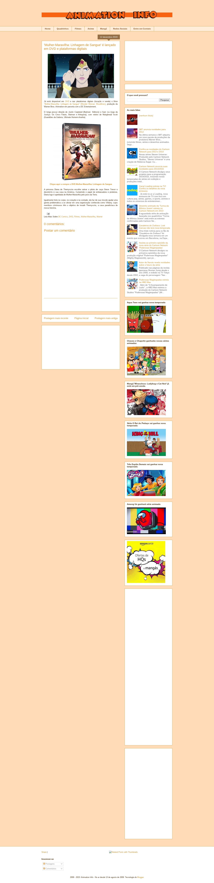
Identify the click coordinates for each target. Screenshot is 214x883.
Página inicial (81, 318)
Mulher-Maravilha (88, 217)
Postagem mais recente (56, 318)
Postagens (50, 864)
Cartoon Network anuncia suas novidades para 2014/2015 (153, 167)
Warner (99, 217)
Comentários (50, 869)
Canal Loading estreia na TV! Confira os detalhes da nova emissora (152, 188)
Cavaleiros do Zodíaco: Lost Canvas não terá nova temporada (154, 226)
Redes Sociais (120, 29)
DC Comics (63, 217)
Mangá (103, 29)
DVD (67, 101)
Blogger (140, 877)
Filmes (78, 29)
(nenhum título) (146, 115)
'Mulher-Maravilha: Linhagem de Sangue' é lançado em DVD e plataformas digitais (80, 47)
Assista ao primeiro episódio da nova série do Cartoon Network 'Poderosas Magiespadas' (153, 245)
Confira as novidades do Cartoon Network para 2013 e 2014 (154, 150)
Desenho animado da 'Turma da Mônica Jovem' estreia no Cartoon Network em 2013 (154, 208)
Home (48, 29)
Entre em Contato (142, 29)
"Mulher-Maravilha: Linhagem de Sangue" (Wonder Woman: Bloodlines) (75, 104)
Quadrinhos (63, 29)
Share (43, 852)
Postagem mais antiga (106, 318)
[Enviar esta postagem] (47, 213)
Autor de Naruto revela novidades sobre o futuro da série (154, 263)
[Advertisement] (81, 304)
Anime (91, 29)
